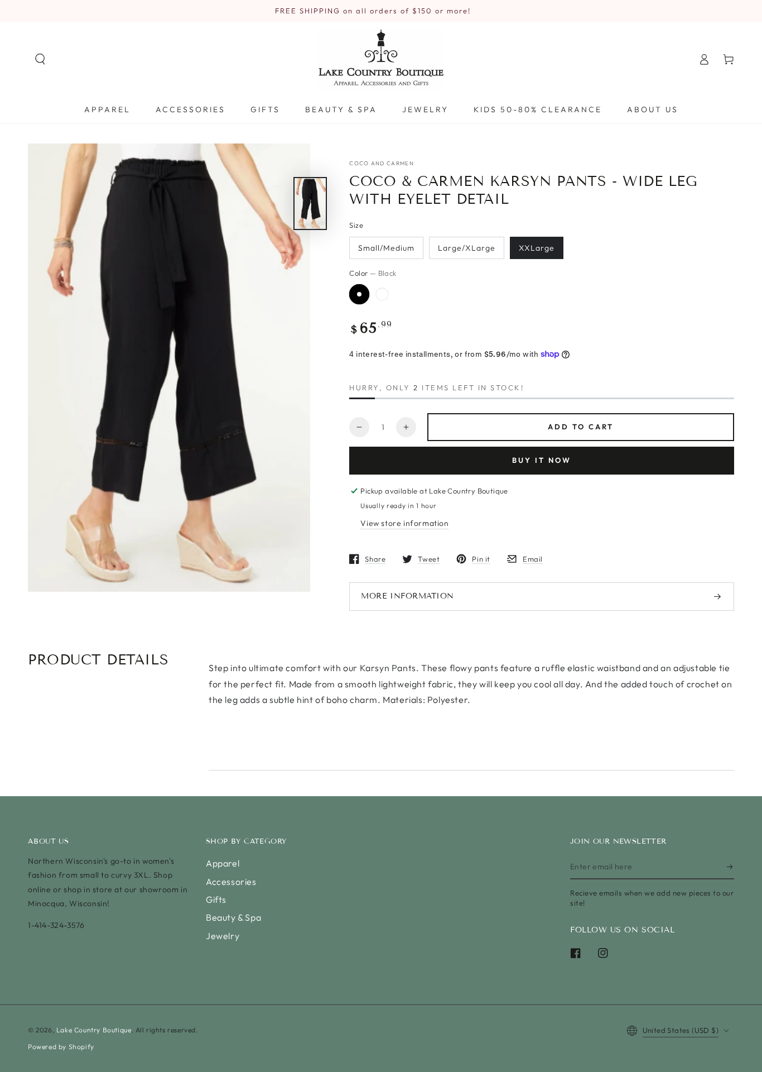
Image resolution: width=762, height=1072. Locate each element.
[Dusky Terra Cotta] (382, 294)
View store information (404, 523)
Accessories (231, 881)
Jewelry (222, 935)
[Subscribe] (730, 866)
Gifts (216, 899)
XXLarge (536, 248)
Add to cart (581, 426)
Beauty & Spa (233, 917)
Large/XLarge (466, 248)
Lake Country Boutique (94, 1030)
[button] (40, 59)
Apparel (222, 863)
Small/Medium (386, 248)
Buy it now (541, 460)
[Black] (359, 294)
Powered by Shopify (61, 1046)
